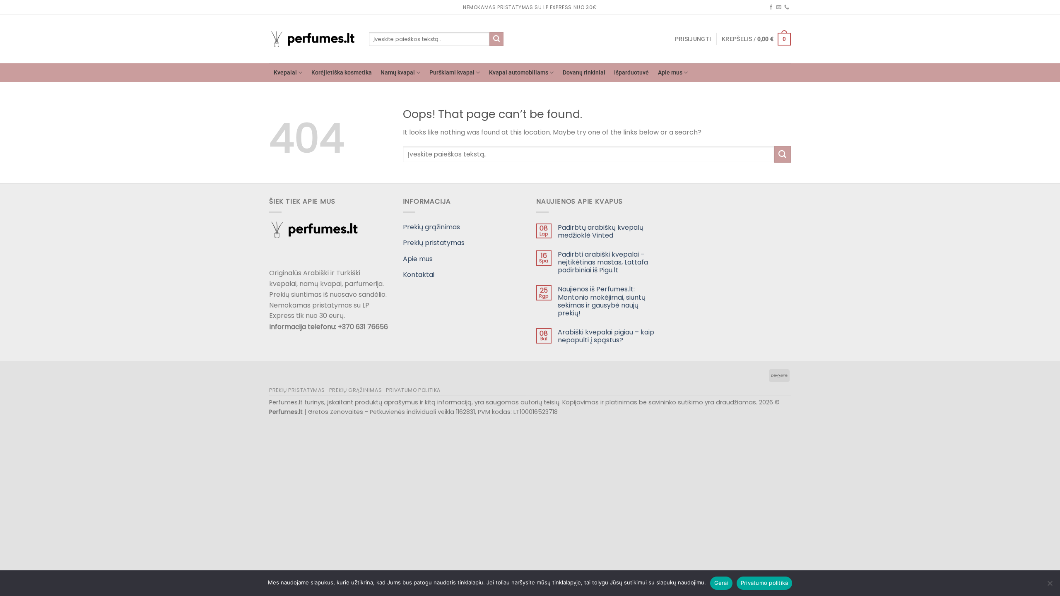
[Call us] (786, 7)
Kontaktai (418, 274)
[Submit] (496, 39)
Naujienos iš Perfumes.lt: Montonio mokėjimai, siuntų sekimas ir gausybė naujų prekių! (602, 301)
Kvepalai (285, 72)
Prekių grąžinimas (431, 227)
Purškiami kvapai (452, 72)
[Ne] (1050, 585)
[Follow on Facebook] (770, 7)
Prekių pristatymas (434, 243)
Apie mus (670, 72)
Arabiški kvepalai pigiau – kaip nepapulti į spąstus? (606, 336)
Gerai (721, 582)
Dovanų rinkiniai (584, 72)
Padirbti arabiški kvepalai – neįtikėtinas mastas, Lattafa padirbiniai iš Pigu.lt (603, 262)
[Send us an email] (778, 7)
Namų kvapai (398, 72)
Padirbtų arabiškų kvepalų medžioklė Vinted (600, 231)
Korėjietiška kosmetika (341, 72)
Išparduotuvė (631, 72)
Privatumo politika (413, 390)
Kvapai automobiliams (518, 72)
